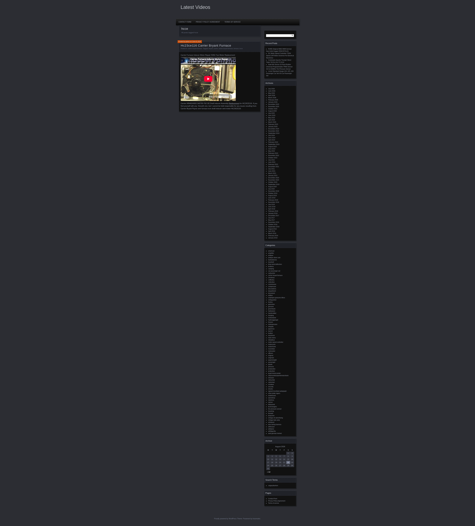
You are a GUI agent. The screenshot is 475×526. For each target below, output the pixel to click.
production (271, 369)
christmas (271, 278)
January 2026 (272, 102)
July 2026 (271, 89)
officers (270, 353)
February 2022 (273, 164)
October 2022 (272, 158)
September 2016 (273, 227)
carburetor (271, 273)
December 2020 (273, 178)
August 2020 (272, 187)
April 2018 (271, 209)
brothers (271, 266)
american (271, 251)
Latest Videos (195, 7)
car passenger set (274, 271)
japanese (271, 329)
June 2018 (271, 207)
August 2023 (272, 146)
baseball (271, 262)
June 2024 (271, 138)
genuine (271, 306)
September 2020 (273, 184)
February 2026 (273, 100)
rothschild (271, 380)
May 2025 (271, 118)
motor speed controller (275, 342)
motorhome (272, 346)
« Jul (268, 472)
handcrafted (272, 313)
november (271, 349)
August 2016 (272, 229)
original (270, 355)
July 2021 (271, 169)
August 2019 (272, 195)
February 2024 (273, 142)
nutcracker (271, 351)
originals (271, 358)
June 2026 (271, 91)
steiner (270, 402)
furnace (236, 48)
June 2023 (271, 149)
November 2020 (273, 180)
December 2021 (273, 167)
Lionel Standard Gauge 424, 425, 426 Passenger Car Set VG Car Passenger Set (280, 73)
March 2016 (272, 233)
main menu (272, 338)
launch (270, 331)
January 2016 (272, 238)
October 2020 (272, 182)
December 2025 (273, 104)
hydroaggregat (273, 320)
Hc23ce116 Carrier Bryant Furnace (206, 45)
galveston (271, 304)
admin (188, 42)
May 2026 (271, 93)
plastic (270, 364)
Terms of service (233, 22)
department (272, 291)
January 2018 (272, 213)
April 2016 (271, 231)
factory (270, 302)
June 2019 (271, 198)
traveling (271, 411)
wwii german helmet (275, 433)
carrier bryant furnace (195, 48)
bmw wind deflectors (275, 264)
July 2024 (271, 135)
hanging (271, 315)
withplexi (271, 429)
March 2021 (272, 173)
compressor (272, 286)
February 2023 (273, 153)
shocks (270, 389)
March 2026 (272, 98)
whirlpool (271, 422)
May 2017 (271, 220)
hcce (241, 48)
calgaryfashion (273, 485)
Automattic (256, 519)
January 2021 (272, 175)
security (270, 387)
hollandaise (272, 318)
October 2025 (272, 109)
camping (271, 269)
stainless (271, 400)
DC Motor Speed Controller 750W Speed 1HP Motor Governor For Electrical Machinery (280, 56)
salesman (271, 382)
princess (271, 367)
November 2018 (273, 202)
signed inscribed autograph (277, 391)
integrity (270, 326)
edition (270, 295)
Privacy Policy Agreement (208, 22)
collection (271, 282)
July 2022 (271, 160)
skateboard (272, 395)
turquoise (271, 415)
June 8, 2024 (196, 42)
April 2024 (271, 140)
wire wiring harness (274, 424)
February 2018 (273, 211)
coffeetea (271, 280)
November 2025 (273, 106)
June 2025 (271, 115)
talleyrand (271, 404)
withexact (271, 427)
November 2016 (273, 222)
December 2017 (273, 215)
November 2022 (273, 155)
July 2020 (271, 189)
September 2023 (273, 144)
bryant (211, 48)
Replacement (234, 103)
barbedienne (272, 260)
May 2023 (271, 151)
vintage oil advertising (275, 418)
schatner (271, 384)
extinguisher (272, 300)
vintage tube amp (274, 420)
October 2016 (272, 224)
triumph (270, 413)
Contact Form (184, 22)
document (271, 293)
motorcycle (271, 344)
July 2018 (271, 204)
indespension (272, 324)
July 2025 (271, 113)
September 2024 (273, 133)
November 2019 (273, 191)
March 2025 (272, 122)
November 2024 (273, 131)
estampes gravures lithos (276, 298)
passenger (271, 362)
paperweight (272, 360)
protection (271, 371)
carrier (216, 48)
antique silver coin (274, 257)
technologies (272, 407)
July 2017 (271, 218)
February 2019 (273, 200)
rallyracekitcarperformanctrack (278, 375)
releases (271, 378)
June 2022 (271, 162)
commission (272, 284)
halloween (271, 311)
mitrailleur (271, 340)
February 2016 (273, 235)
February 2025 (273, 124)
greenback (271, 309)
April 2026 (271, 95)
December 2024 (273, 129)
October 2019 (272, 193)
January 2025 (272, 126)
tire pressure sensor (275, 409)
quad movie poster (274, 373)
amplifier (271, 253)
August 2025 (272, 111)
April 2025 (271, 120)
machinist (271, 335)
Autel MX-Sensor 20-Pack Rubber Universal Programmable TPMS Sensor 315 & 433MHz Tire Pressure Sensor (279, 67)
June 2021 (271, 171)
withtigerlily (272, 431)
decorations (272, 289)
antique (270, 255)
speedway (271, 398)
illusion (270, 322)
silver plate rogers (274, 393)
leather (270, 333)
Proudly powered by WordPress (225, 519)
